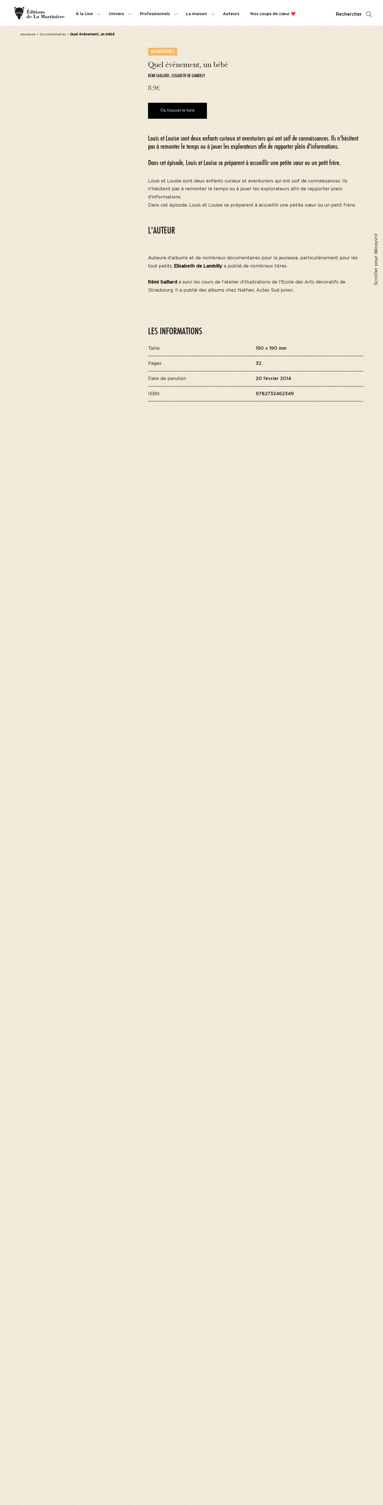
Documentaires (53, 34)
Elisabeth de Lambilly (188, 76)
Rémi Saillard (158, 76)
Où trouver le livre (177, 111)
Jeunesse (28, 34)
